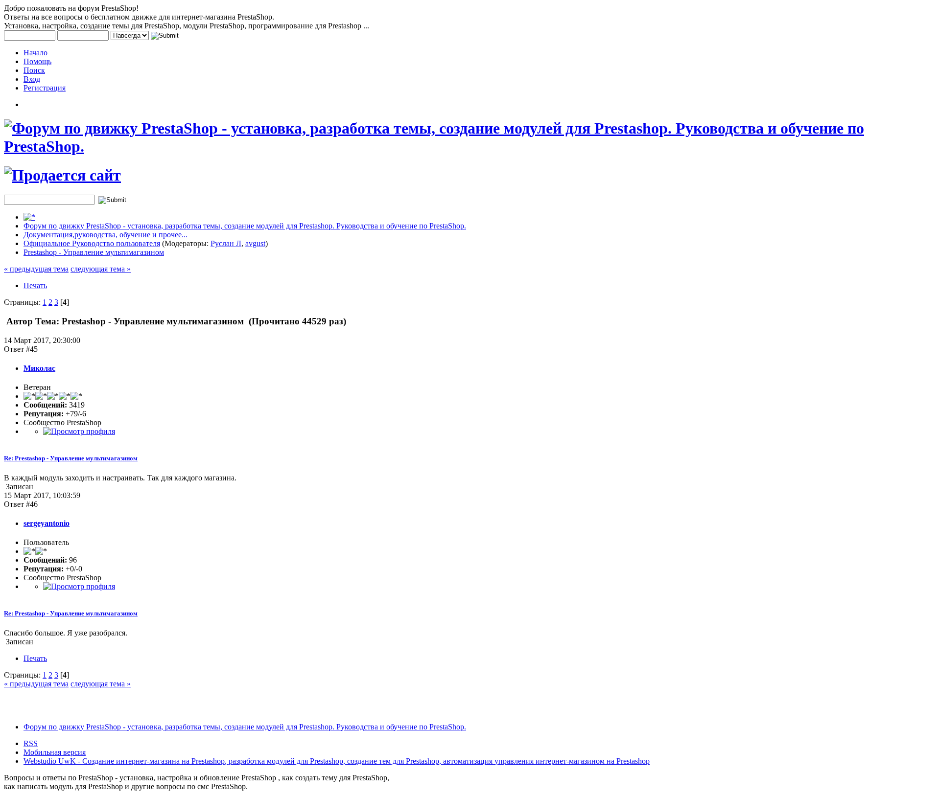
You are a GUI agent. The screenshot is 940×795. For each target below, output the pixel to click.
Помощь (37, 61)
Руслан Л (226, 243)
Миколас (39, 368)
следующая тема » (100, 269)
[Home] (29, 217)
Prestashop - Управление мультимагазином (94, 252)
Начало (35, 52)
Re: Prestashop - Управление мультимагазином (71, 458)
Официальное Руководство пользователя (92, 243)
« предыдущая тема (36, 269)
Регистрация (45, 88)
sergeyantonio (47, 523)
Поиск (34, 70)
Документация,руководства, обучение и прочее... (106, 234)
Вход (32, 79)
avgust (255, 243)
